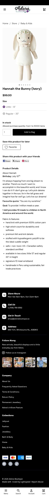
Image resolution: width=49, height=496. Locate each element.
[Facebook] (4, 464)
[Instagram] (10, 464)
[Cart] (44, 9)
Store (14, 23)
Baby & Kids (26, 23)
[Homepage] (24, 9)
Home (5, 23)
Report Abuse (37, 482)
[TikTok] (17, 464)
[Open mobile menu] (4, 9)
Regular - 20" (12, 113)
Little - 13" (11, 106)
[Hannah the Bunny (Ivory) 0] (24, 55)
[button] (12, 147)
